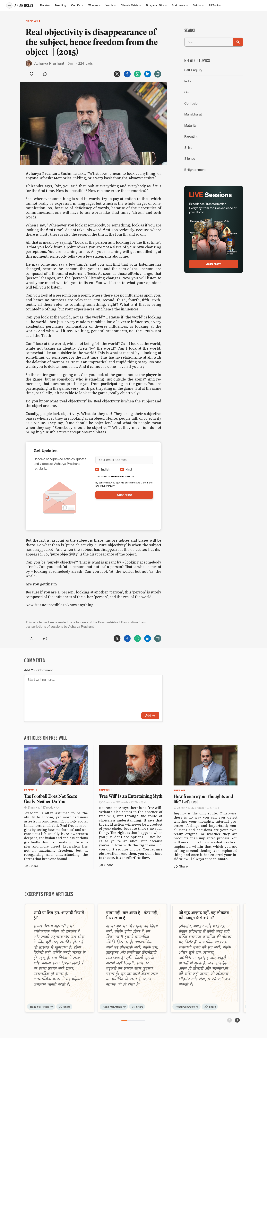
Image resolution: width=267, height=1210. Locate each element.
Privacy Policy (107, 485)
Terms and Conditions (141, 482)
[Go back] (9, 5)
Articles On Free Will (45, 737)
